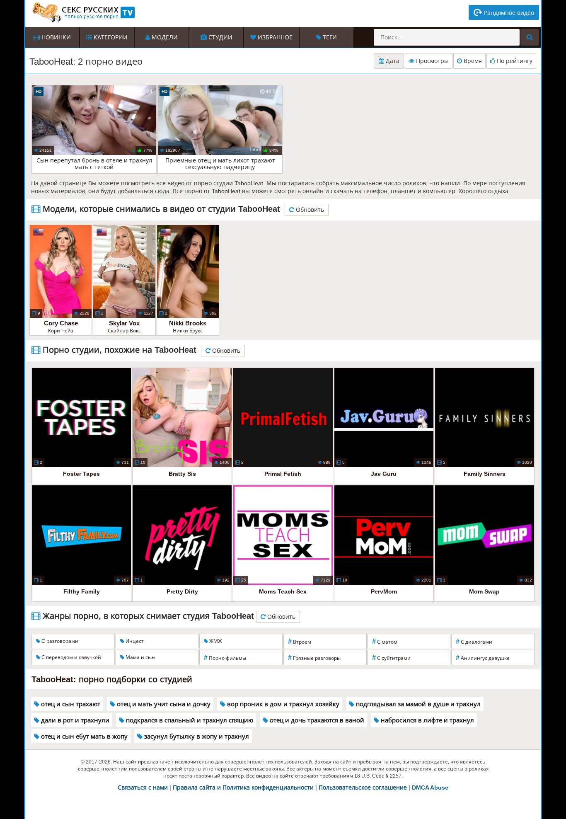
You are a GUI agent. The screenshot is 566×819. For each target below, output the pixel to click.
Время (472, 61)
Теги (329, 37)
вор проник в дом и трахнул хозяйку (282, 704)
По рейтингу (513, 61)
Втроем (299, 641)
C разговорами (59, 641)
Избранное (274, 37)
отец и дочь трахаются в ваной (316, 720)
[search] (529, 37)
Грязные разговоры (314, 657)
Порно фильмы (225, 657)
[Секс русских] (83, 12)
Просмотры (431, 61)
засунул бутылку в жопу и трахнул (196, 736)
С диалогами (474, 641)
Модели (164, 37)
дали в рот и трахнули (74, 720)
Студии (219, 37)
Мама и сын (139, 657)
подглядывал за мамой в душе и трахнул (417, 704)
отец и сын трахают (69, 704)
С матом (384, 641)
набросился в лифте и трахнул (426, 720)
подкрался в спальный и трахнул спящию (188, 720)
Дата (391, 61)
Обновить (309, 209)
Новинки (55, 37)
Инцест (134, 641)
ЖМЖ (215, 641)
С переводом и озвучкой (70, 657)
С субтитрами (391, 657)
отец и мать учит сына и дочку (162, 704)
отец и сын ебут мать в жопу (83, 736)
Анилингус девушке (483, 657)
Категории (110, 37)
